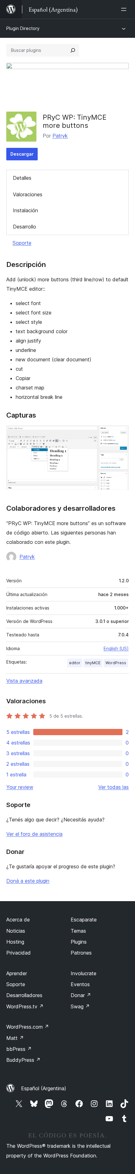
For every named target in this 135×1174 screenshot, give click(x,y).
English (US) (116, 648)
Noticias (15, 931)
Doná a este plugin (27, 881)
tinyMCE (92, 662)
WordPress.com (27, 1027)
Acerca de (18, 919)
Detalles (22, 178)
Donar (81, 995)
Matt (15, 1038)
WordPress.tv (25, 1006)
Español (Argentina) (43, 1088)
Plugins (79, 942)
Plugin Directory (23, 28)
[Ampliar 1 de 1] (120, 434)
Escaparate (84, 919)
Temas (78, 931)
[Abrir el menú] (125, 9)
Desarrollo (24, 226)
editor (74, 662)
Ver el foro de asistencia (34, 834)
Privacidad (18, 953)
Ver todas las (113, 787)
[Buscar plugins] (73, 50)
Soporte (22, 243)
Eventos (80, 984)
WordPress (115, 662)
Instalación (25, 210)
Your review (19, 787)
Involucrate (83, 973)
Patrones (81, 953)
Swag (80, 1006)
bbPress (19, 1049)
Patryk (60, 136)
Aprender (16, 973)
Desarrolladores (24, 995)
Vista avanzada (24, 681)
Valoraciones (27, 194)
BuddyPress (23, 1060)
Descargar (22, 154)
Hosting (15, 942)
